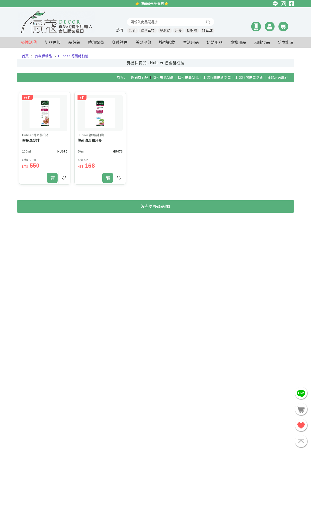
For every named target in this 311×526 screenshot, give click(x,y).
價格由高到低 (188, 77)
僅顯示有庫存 (277, 77)
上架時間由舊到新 (249, 77)
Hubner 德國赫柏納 (73, 56)
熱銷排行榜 (139, 77)
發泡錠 (165, 30)
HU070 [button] (62, 151)
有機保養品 (43, 56)
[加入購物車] (52, 178)
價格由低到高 (163, 77)
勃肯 (132, 30)
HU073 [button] (118, 151)
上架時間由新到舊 (217, 77)
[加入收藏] (64, 177)
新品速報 (53, 42)
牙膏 (178, 30)
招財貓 (192, 30)
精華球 (207, 30)
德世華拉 (148, 30)
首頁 (25, 56)
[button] (256, 26)
